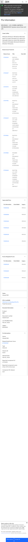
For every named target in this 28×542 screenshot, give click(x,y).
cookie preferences (6, 533)
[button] (26, 522)
